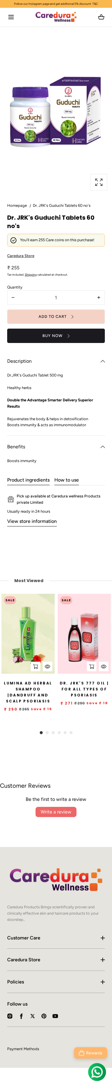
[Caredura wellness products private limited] (56, 17)
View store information (32, 521)
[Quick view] (47, 666)
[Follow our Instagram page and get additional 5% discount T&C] (56, 3)
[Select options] (91, 666)
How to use (66, 480)
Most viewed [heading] (28, 581)
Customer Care (23, 938)
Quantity (14, 287)
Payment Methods (23, 1049)
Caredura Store (23, 959)
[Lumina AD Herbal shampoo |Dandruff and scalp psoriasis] (28, 634)
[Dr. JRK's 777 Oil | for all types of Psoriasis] (84, 634)
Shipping (31, 275)
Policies (15, 982)
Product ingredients (28, 480)
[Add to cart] (35, 666)
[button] (11, 17)
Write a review (56, 812)
